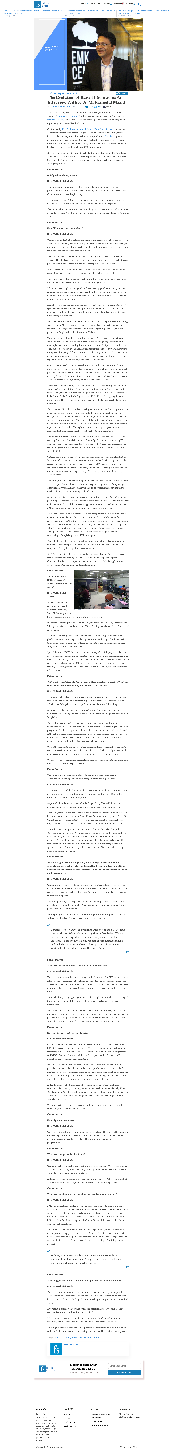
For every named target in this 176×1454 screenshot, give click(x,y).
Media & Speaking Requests (101, 1416)
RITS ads (107, 136)
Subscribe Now (124, 1372)
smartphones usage (56, 120)
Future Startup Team (60, 107)
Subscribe (118, 4)
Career (67, 1419)
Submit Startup (100, 1426)
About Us (68, 1415)
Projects (129, 4)
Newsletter (95, 4)
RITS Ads (94, 1338)
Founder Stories (74, 93)
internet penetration (67, 116)
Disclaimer (97, 1422)
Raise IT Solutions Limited (100, 129)
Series (83, 4)
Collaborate (69, 1422)
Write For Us (70, 1426)
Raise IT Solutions (80, 1338)
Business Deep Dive (57, 93)
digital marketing (62, 1338)
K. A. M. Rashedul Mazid (74, 129)
